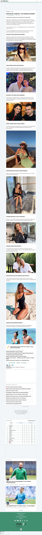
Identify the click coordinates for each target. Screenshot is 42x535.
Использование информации (21, 516)
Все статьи (21, 510)
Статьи (8, 460)
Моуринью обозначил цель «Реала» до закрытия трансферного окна (18, 396)
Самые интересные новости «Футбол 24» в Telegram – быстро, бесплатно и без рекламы (21, 347)
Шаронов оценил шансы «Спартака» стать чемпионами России (17, 360)
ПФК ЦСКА (18, 362)
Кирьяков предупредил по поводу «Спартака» (14, 351)
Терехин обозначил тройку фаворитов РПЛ (14, 403)
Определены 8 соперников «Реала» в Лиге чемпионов (16, 398)
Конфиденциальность (21, 513)
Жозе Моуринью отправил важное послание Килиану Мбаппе (17, 392)
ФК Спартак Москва (12, 362)
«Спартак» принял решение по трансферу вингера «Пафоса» (20, 388)
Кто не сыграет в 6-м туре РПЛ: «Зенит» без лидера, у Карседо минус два (19, 353)
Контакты (21, 518)
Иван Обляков (24, 362)
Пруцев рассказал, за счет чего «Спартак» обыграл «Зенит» (17, 394)
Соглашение (21, 515)
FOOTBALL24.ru (5, 1)
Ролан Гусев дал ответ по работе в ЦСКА (13, 401)
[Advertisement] (21, 6)
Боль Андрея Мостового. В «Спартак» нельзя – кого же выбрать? (20, 505)
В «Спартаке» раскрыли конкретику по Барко (14, 354)
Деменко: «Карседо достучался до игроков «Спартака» (16, 356)
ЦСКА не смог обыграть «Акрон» (12, 390)
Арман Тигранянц (11, 15)
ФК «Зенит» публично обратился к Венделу (14, 386)
